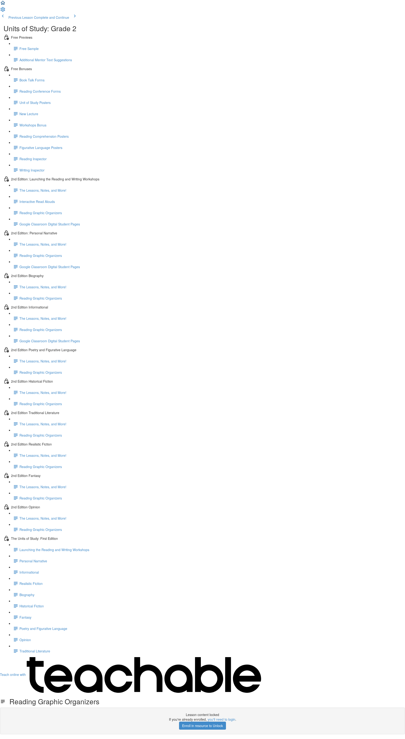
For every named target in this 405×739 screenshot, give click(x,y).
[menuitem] (3, 10)
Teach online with (13, 674)
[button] (3, 4)
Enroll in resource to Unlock (202, 725)
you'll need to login (221, 719)
